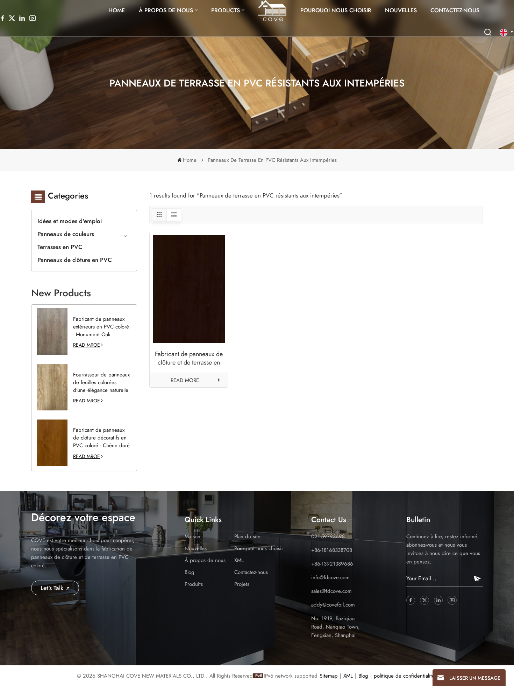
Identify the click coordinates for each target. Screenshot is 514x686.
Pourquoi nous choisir (335, 10)
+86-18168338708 (331, 550)
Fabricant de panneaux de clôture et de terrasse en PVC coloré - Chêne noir (189, 358)
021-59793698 (328, 536)
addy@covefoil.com (333, 605)
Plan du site (247, 536)
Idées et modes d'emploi (69, 221)
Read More (185, 380)
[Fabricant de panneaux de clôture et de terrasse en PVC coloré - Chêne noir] (189, 289)
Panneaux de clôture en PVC (74, 260)
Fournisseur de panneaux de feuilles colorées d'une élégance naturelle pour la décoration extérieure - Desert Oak (101, 382)
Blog (189, 572)
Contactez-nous (454, 10)
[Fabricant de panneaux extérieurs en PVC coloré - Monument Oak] (52, 331)
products (225, 10)
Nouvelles (401, 10)
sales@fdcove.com (331, 591)
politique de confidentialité (404, 676)
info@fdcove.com (330, 577)
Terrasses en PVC (60, 247)
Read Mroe (86, 344)
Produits (194, 584)
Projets (241, 584)
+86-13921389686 (332, 564)
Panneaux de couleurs (65, 234)
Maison (192, 536)
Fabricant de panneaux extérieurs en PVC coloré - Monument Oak (101, 326)
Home (116, 10)
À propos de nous (166, 10)
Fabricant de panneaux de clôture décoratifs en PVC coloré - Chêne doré (101, 437)
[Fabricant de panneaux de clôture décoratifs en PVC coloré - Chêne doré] (52, 443)
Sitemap (329, 676)
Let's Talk (53, 588)
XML (239, 560)
